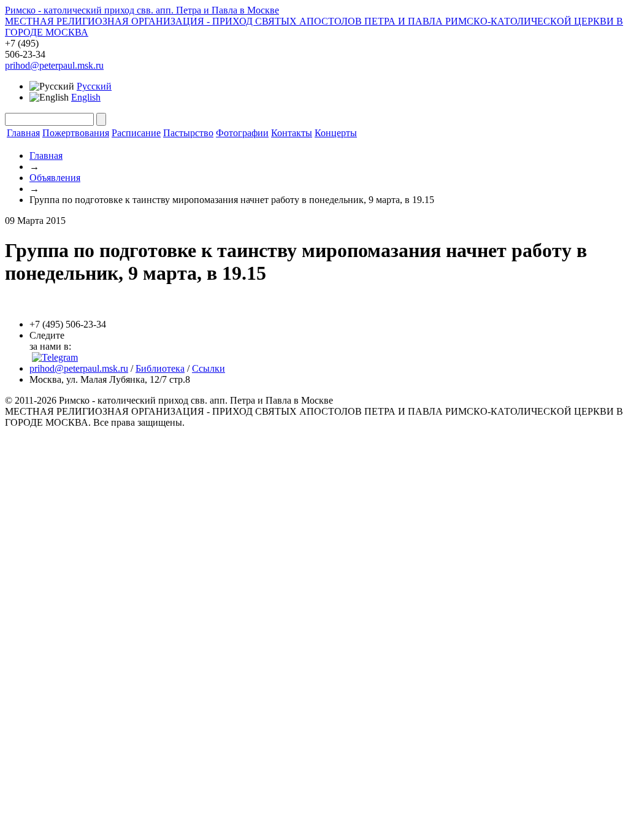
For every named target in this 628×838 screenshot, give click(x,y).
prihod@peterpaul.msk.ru (54, 65)
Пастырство (188, 133)
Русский (94, 86)
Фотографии (242, 133)
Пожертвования (75, 133)
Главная (23, 133)
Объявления (54, 177)
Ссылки (208, 368)
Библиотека (160, 368)
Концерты (336, 133)
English (86, 97)
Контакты (291, 133)
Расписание (136, 133)
